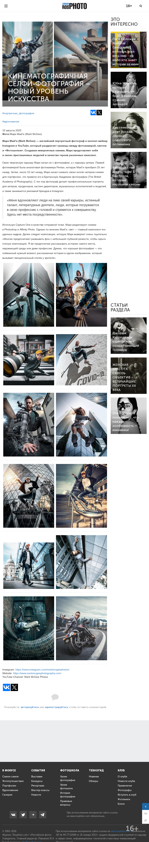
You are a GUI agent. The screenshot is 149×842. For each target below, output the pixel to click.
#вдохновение (10, 121)
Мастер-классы (40, 790)
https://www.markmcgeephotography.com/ (37, 673)
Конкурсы (37, 781)
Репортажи (37, 785)
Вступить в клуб (127, 794)
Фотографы (125, 790)
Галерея (7, 794)
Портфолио (9, 785)
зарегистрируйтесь (56, 707)
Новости (36, 794)
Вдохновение (10, 790)
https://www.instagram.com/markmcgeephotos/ (42, 669)
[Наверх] (144, 830)
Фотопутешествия (13, 781)
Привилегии (125, 785)
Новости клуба (126, 781)
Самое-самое (10, 776)
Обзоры (93, 781)
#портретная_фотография (18, 113)
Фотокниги (124, 799)
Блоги (121, 803)
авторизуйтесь (30, 707)
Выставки (36, 776)
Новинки (94, 776)
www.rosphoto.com (80, 816)
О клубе (122, 776)
